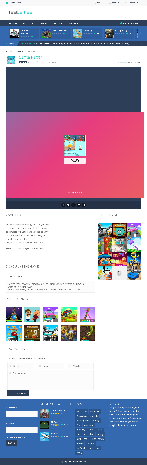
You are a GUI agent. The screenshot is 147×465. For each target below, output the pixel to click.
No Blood (90, 443)
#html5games (83, 420)
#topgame (89, 425)
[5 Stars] (126, 62)
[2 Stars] (120, 62)
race (92, 448)
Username (11, 407)
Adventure (29, 23)
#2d (78, 411)
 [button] (79, 205)
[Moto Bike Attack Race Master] (105, 229)
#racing (96, 420)
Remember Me (17, 437)
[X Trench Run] (119, 244)
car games (131, 425)
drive (92, 434)
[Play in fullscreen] (73, 205)
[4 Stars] (124, 62)
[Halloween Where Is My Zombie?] (119, 229)
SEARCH (115, 3)
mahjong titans (119, 418)
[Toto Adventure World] (105, 258)
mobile (80, 443)
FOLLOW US (133, 3)
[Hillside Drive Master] (134, 229)
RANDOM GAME (131, 23)
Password (11, 423)
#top (79, 425)
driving (100, 434)
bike (100, 429)
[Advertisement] (73, 89)
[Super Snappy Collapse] (119, 258)
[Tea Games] (20, 12)
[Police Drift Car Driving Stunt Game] (134, 272)
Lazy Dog (88, 30)
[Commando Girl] (44, 413)
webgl (79, 452)
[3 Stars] (122, 62)
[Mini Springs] (134, 244)
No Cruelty (81, 448)
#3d (85, 411)
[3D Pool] (44, 424)
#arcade (94, 416)
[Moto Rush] (134, 258)
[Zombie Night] (105, 244)
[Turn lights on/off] (63, 205)
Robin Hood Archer (29, 43)
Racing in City (121, 30)
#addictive (94, 411)
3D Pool (54, 422)
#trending (81, 429)
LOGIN (100, 3)
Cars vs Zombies (59, 30)
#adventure (82, 416)
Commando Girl (58, 410)
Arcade (44, 23)
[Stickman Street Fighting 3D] (105, 272)
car (78, 434)
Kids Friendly (98, 438)
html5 (86, 438)
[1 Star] (119, 62)
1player (92, 429)
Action (13, 23)
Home (10, 51)
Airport (54, 433)
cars (84, 434)
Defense (58, 23)
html (79, 438)
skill (98, 448)
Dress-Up (73, 23)
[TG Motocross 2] (119, 272)
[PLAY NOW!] (14, 33)
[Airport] (44, 436)
